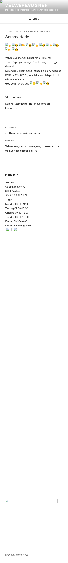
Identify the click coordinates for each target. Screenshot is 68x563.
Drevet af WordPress (16, 554)
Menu (36, 18)
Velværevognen (26, 5)
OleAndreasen (40, 31)
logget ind (26, 103)
